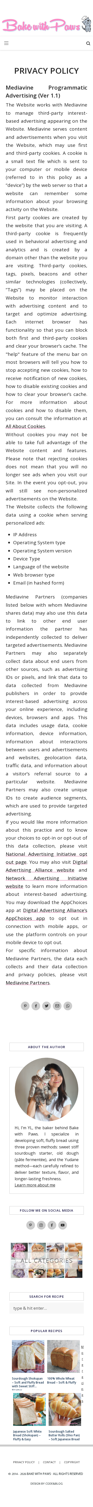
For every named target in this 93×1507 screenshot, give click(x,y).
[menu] (6, 43)
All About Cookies (25, 426)
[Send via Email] (57, 1006)
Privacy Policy (26, 1462)
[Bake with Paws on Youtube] (62, 1225)
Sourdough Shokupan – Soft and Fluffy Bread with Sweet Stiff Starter (28, 1382)
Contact (52, 1462)
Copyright (72, 1462)
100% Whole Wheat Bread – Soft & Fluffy (61, 1380)
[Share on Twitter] (46, 1006)
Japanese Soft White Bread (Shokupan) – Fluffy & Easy (27, 1435)
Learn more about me (35, 1185)
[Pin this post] (25, 1006)
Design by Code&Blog (47, 1483)
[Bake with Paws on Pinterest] (30, 1225)
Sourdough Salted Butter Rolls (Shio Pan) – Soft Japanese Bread (64, 1435)
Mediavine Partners (28, 982)
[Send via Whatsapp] (67, 1006)
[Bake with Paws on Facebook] (52, 1225)
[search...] (88, 44)
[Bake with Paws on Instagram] (41, 1225)
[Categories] (46, 1277)
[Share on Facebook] (35, 1006)
